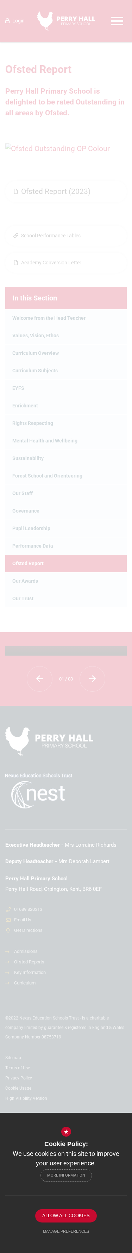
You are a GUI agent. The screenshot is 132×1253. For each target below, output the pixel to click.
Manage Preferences (66, 1231)
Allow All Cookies (66, 1215)
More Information (66, 1175)
